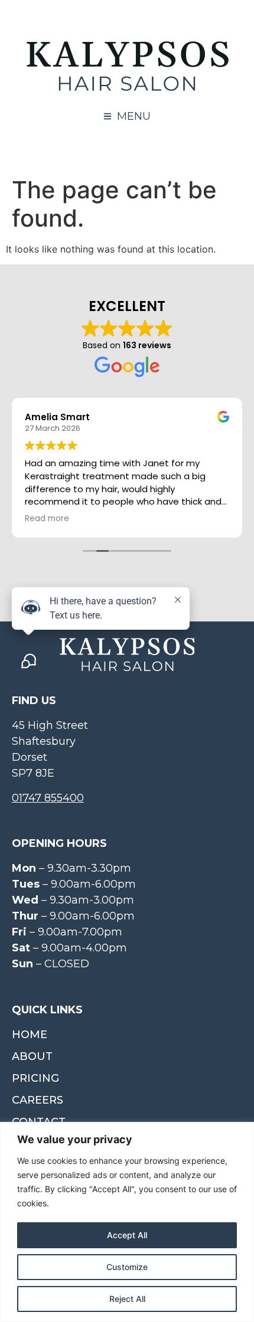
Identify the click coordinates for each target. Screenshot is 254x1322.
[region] (127, 1222)
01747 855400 (48, 797)
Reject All (127, 1299)
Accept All (127, 1235)
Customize (127, 1267)
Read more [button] (47, 518)
